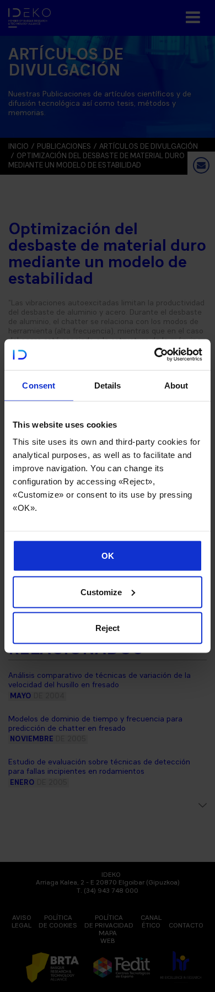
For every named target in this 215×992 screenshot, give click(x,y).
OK (107, 555)
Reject (107, 628)
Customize (101, 591)
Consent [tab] (38, 385)
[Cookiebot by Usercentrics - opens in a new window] (154, 355)
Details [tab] (107, 385)
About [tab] (176, 385)
